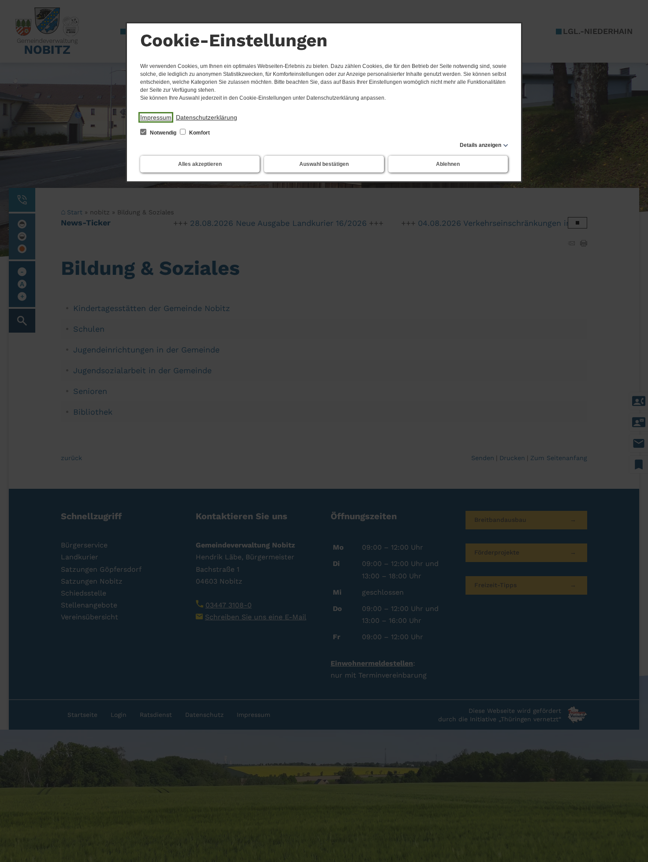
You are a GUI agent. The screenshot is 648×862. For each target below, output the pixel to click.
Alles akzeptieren (200, 164)
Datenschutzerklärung (206, 117)
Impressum (155, 117)
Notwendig (163, 133)
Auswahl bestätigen (324, 164)
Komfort (199, 133)
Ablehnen (448, 164)
